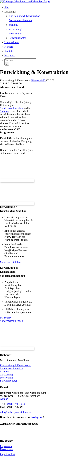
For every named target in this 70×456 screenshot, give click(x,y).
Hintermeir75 (38, 80)
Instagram (37, 417)
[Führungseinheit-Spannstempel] (17, 348)
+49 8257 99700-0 (15, 403)
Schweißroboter (8, 380)
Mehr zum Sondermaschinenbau (11, 319)
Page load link (7, 454)
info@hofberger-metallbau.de (16, 412)
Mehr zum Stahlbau (10, 262)
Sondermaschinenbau (11, 108)
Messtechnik (6, 377)
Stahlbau (4, 111)
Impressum (6, 446)
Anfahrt (4, 398)
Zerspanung (6, 374)
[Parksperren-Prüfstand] (17, 203)
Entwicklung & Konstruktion (15, 365)
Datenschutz (6, 449)
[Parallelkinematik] (17, 180)
